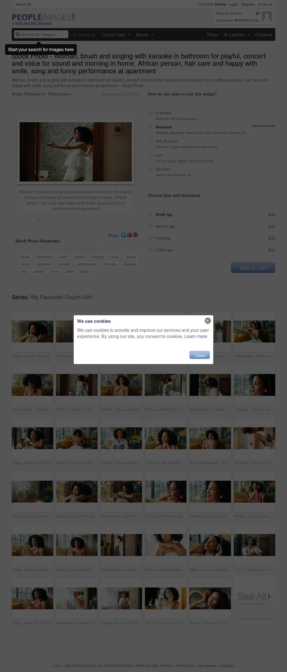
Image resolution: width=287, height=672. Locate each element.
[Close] (208, 321)
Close (200, 355)
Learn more (195, 336)
